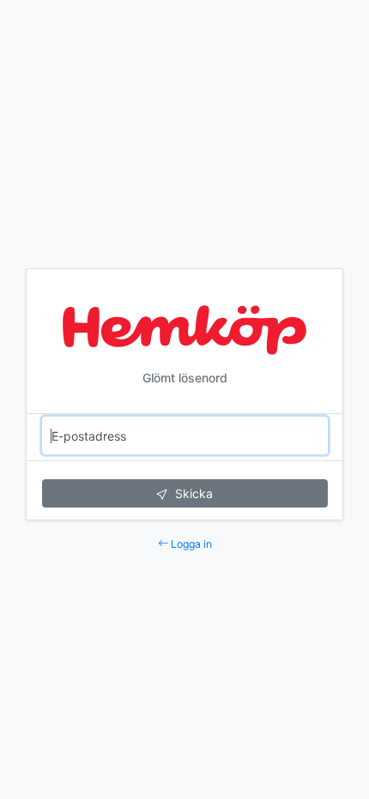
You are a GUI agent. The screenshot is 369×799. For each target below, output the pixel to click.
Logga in (190, 544)
